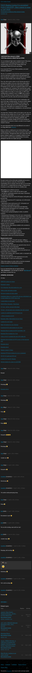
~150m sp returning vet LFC (7, 316)
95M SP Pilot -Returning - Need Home (10, 304)
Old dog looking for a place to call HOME (11, 362)
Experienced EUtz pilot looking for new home (11, 327)
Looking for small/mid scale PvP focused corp (11, 313)
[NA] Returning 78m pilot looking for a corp (11, 287)
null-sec (2, 619)
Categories (7, 664)
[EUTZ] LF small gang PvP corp (8, 356)
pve (8, 649)
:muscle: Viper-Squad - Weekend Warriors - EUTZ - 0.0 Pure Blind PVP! (8, 613)
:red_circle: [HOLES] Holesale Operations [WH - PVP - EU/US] (9, 624)
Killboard (13, 127)
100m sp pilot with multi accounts (9, 290)
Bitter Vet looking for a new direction (9, 324)
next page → (4, 602)
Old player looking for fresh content (9, 293)
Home (2, 664)
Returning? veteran (5, 284)
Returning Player (5, 633)
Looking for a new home (6, 321)
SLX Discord (27, 270)
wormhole (3, 13)
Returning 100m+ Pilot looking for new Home (12, 318)
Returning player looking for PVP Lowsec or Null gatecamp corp (15, 340)
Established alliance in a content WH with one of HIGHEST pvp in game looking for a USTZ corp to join (16, 297)
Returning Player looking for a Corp (9, 333)
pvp (6, 13)
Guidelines (14, 664)
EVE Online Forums (5, 1)
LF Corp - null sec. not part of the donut (10, 307)
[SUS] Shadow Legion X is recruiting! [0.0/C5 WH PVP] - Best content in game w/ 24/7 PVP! (16, 7)
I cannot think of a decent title (8, 301)
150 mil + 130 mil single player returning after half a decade (15, 310)
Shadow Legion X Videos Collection (9, 266)
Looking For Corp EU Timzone (8, 359)
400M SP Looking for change (8, 281)
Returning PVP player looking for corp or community (13, 353)
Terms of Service (22, 664)
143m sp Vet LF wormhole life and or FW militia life (13, 336)
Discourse (9, 671)
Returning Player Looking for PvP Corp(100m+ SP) (13, 330)
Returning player (5, 344)
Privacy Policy (4, 667)
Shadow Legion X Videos (7, 350)
